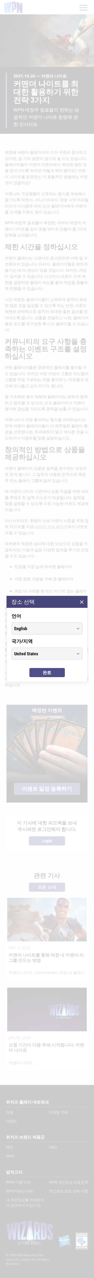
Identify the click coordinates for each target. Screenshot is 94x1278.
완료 (47, 672)
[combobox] (42, 628)
